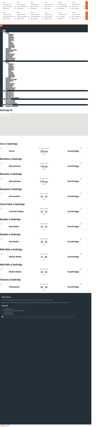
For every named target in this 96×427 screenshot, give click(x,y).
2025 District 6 (10, 93)
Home (4, 30)
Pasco (10, 41)
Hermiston (11, 37)
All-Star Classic (7, 99)
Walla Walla (11, 47)
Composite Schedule (11, 50)
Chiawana (11, 34)
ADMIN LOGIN (4, 426)
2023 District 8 (10, 96)
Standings (8, 48)
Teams (7, 33)
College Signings (10, 54)
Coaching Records (10, 58)
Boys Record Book (10, 100)
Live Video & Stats (8, 105)
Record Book (9, 57)
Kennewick (11, 40)
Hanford (10, 36)
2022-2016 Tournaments (12, 98)
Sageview (11, 44)
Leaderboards (9, 51)
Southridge (11, 46)
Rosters (8, 53)
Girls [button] (4, 61)
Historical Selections (11, 103)
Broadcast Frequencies (12, 106)
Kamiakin (10, 38)
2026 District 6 (10, 92)
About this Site (9, 309)
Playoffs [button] (5, 91)
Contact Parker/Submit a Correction (15, 310)
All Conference (9, 55)
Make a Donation (9, 314)
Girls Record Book (10, 102)
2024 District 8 (10, 95)
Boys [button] (4, 31)
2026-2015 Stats (10, 60)
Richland (10, 43)
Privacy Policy (8, 312)
